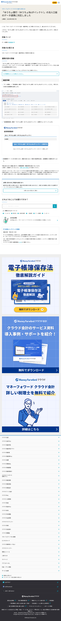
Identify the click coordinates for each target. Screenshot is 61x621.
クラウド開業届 (6, 533)
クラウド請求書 (6, 452)
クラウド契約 (5, 525)
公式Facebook (8, 586)
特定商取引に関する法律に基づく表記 (19, 603)
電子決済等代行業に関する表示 (16, 606)
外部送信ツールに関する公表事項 (40, 603)
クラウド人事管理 (6, 499)
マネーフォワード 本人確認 (8, 537)
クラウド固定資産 (6, 480)
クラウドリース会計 (7, 491)
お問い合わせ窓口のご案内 (30, 190)
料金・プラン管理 (6, 567)
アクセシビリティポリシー (35, 606)
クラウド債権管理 (6, 467)
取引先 (14, 213)
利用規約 (51, 600)
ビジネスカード (6, 540)
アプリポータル (6, 563)
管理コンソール (6, 552)
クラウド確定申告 (6, 445)
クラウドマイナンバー (7, 521)
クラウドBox (5, 495)
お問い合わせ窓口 (24, 167)
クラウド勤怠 (5, 503)
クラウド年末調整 (6, 514)
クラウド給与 (5, 510)
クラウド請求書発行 (7, 471)
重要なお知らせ (7, 575)
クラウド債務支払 (6, 464)
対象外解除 (22, 213)
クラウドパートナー (7, 548)
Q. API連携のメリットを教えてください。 (13, 74)
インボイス (7, 213)
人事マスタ (5, 555)
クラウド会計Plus (6, 441)
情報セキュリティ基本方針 (38, 600)
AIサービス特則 (48, 606)
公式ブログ (7, 582)
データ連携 (38, 213)
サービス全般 (5, 570)
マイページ (5, 559)
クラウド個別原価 (6, 484)
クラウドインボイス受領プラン (7, 475)
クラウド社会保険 (6, 518)
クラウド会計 (5, 437)
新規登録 (54, 2)
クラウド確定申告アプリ (8, 448)
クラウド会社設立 (6, 529)
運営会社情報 (10, 600)
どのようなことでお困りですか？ (15, 199)
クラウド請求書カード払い (8, 544)
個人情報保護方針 (22, 600)
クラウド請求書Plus (7, 456)
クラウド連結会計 (6, 488)
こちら (20, 242)
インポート (46, 213)
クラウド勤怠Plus (6, 506)
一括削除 (30, 213)
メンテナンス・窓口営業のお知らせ (12, 577)
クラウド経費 (5, 460)
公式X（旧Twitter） (10, 591)
